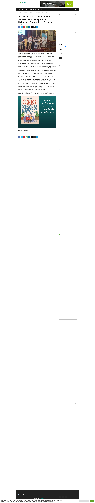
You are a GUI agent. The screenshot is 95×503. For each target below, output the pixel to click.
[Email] (32, 27)
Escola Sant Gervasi (25, 130)
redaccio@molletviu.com (43, 498)
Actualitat (24, 9)
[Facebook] (19, 27)
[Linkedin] (29, 27)
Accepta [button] (91, 501)
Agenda (30, 9)
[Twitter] (22, 27)
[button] (75, 9)
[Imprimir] (34, 27)
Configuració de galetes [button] (84, 501)
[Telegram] (37, 27)
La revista (40, 9)
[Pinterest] (24, 27)
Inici (20, 9)
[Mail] (63, 497)
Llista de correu (62, 46)
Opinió (34, 9)
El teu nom (61, 49)
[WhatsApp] (27, 27)
